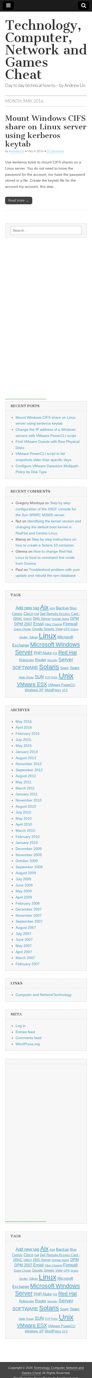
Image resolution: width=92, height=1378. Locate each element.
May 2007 (24, 946)
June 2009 (24, 885)
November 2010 (29, 800)
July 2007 (23, 934)
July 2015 (23, 740)
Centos (17, 614)
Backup (62, 608)
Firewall (70, 623)
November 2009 (29, 855)
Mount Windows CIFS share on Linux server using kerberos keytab (45, 131)
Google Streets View (47, 629)
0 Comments (55, 151)
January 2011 (27, 794)
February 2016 (28, 733)
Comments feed (28, 1038)
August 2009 (26, 873)
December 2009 (29, 849)
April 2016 (24, 727)
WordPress (53, 690)
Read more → (18, 200)
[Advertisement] (25, 322)
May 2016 (24, 721)
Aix (44, 607)
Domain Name (60, 618)
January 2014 (27, 752)
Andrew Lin (16, 151)
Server (66, 659)
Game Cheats (22, 629)
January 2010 (27, 843)
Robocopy (26, 660)
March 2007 (25, 958)
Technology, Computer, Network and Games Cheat (46, 49)
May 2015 (24, 746)
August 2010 (26, 806)
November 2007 (29, 915)
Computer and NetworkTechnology (44, 995)
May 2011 (23, 782)
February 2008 (28, 903)
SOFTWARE (25, 667)
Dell (36, 613)
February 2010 (28, 837)
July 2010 (23, 812)
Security (52, 660)
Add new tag (27, 607)
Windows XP (34, 690)
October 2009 (27, 861)
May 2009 (24, 891)
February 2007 (28, 964)
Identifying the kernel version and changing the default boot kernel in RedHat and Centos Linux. (48, 527)
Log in (21, 1026)
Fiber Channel (53, 624)
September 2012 (29, 770)
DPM (74, 619)
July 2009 (23, 879)
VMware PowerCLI (61, 685)
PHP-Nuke (43, 653)
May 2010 (24, 818)
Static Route (26, 677)
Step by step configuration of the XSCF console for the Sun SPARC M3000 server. (46, 509)
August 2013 (26, 758)
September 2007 (29, 921)
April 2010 (24, 824)
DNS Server (42, 619)
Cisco (28, 614)
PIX (55, 653)
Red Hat (67, 652)
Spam (64, 668)
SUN (39, 677)
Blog (73, 608)
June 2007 (24, 939)
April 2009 (24, 897)
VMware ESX (32, 684)
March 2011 (25, 788)
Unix (66, 675)
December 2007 (29, 909)
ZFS (64, 690)
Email (38, 623)
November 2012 (29, 764)
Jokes (33, 637)
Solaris (49, 666)
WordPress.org (28, 1044)
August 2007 (26, 927)
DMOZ (28, 618)
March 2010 (25, 830)
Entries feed (25, 1032)
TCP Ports (51, 677)
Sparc (75, 668)
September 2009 (29, 867)
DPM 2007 (23, 624)
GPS (67, 629)
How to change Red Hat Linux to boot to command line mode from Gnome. (45, 557)
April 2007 (24, 952)
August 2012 (26, 776)
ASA (52, 608)
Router (40, 660)
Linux (47, 636)
